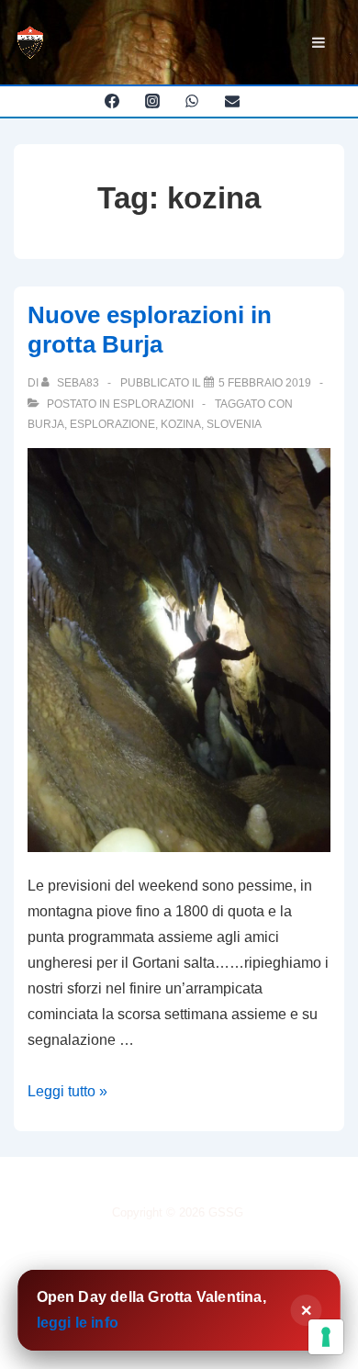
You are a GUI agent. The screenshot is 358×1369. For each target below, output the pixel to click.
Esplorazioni (153, 404)
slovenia (234, 424)
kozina (181, 424)
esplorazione (112, 424)
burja (46, 424)
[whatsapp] (192, 101)
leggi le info (78, 1322)
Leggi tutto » (67, 1091)
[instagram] (152, 101)
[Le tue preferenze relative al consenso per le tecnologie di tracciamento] (325, 1336)
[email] (232, 101)
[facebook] (111, 101)
